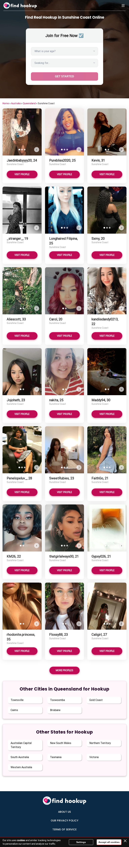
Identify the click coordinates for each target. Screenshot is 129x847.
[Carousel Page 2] (22, 149)
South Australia (20, 757)
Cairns (14, 710)
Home (6, 103)
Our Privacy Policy (64, 820)
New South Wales (60, 743)
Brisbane (55, 710)
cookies (21, 840)
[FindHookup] (20, 5)
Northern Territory (100, 743)
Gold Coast (96, 700)
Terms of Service (64, 829)
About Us (64, 812)
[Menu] (123, 6)
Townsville (17, 700)
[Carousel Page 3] (25, 149)
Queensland (29, 103)
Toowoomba (57, 700)
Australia (16, 103)
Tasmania (55, 757)
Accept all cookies (109, 842)
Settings (81, 842)
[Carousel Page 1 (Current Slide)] (19, 149)
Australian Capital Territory (21, 745)
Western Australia (21, 767)
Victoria (94, 757)
